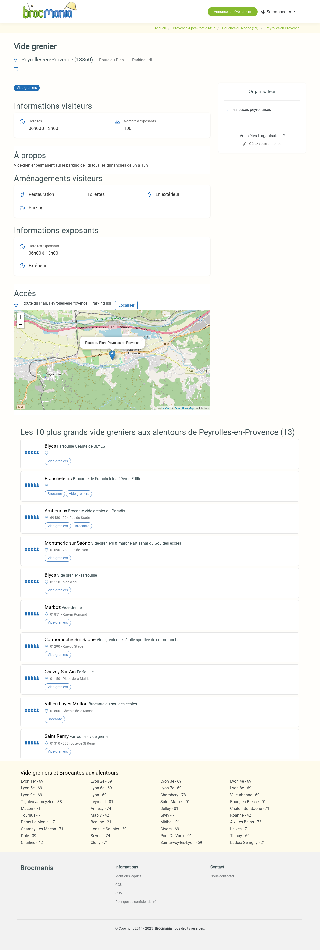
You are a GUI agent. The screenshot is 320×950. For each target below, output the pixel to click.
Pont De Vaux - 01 (176, 835)
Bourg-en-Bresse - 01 (248, 801)
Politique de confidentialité (136, 901)
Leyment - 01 (102, 801)
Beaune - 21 (101, 822)
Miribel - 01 (170, 822)
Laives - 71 (239, 829)
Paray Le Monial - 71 (39, 822)
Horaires (35, 121)
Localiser (126, 305)
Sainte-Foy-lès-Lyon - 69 (181, 842)
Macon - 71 (31, 808)
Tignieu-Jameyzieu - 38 (41, 801)
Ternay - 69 (240, 835)
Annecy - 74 (101, 808)
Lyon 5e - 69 (31, 788)
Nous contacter (222, 876)
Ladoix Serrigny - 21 (247, 842)
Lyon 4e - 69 (241, 781)
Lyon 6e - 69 (101, 788)
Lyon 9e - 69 (31, 795)
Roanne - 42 (240, 815)
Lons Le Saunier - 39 (109, 829)
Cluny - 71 (99, 842)
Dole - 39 (28, 835)
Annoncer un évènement (233, 12)
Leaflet (165, 408)
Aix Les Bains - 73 (246, 822)
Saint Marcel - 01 (175, 801)
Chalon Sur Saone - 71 (250, 808)
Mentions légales (129, 876)
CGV (119, 893)
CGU (119, 884)
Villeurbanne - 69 (245, 795)
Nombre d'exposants (140, 121)
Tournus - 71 (32, 815)
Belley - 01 (169, 808)
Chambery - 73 (173, 795)
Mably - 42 (100, 815)
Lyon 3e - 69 (171, 781)
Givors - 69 (169, 829)
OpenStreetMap (184, 408)
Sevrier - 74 (100, 835)
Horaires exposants (44, 246)
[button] (279, 11)
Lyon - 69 (99, 795)
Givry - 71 (168, 815)
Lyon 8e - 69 (241, 788)
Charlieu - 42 (32, 842)
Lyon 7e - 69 (171, 788)
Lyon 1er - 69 (32, 781)
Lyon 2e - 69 (101, 781)
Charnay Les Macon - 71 (42, 829)
